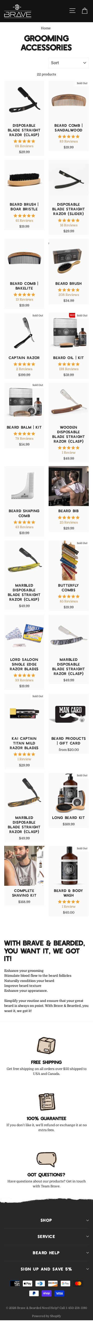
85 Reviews (69, 601)
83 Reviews (69, 141)
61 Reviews (24, 220)
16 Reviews (69, 225)
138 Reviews (69, 369)
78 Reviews (24, 438)
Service (46, 1236)
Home (46, 28)
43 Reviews (24, 527)
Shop (46, 1220)
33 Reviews (24, 680)
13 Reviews (24, 299)
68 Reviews (24, 146)
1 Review (69, 452)
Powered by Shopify (46, 1316)
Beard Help (46, 1252)
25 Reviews (69, 522)
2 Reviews (24, 369)
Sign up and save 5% (46, 1269)
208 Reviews (69, 295)
